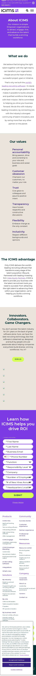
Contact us (23, 597)
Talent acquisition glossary (24, 562)
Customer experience (23, 525)
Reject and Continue (16, 665)
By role (5, 599)
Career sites (6, 551)
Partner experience (26, 530)
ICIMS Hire (6, 521)
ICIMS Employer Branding (8, 548)
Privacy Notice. (24, 655)
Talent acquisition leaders (10, 604)
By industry (6, 579)
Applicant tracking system (8, 524)
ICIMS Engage (7, 540)
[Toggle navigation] (32, 10)
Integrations (7, 567)
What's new (6, 571)
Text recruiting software (9, 527)
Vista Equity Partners (16, 278)
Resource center (25, 548)
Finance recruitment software (8, 594)
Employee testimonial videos (9, 557)
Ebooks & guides (24, 550)
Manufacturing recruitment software (9, 590)
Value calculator (24, 565)
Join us (18, 359)
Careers (22, 593)
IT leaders (5, 606)
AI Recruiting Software (7, 562)
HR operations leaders (9, 609)
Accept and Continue (16, 660)
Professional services (23, 535)
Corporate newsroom (23, 579)
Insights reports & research (24, 558)
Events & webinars (24, 555)
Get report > (6, 5)
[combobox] (6, 456)
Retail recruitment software (8, 582)
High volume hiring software (8, 532)
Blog (20, 553)
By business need (9, 612)
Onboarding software (9, 529)
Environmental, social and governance (27, 589)
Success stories (25, 521)
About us (22, 583)
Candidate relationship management (9, 543)
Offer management (8, 536)
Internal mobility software (10, 615)
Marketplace (24, 539)
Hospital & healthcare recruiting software (9, 586)
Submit (18, 495)
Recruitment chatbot (9, 554)
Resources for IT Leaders (24, 568)
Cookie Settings (16, 669)
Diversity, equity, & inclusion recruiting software (8, 619)
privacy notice (18, 502)
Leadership (22, 586)
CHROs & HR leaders (8, 601)
